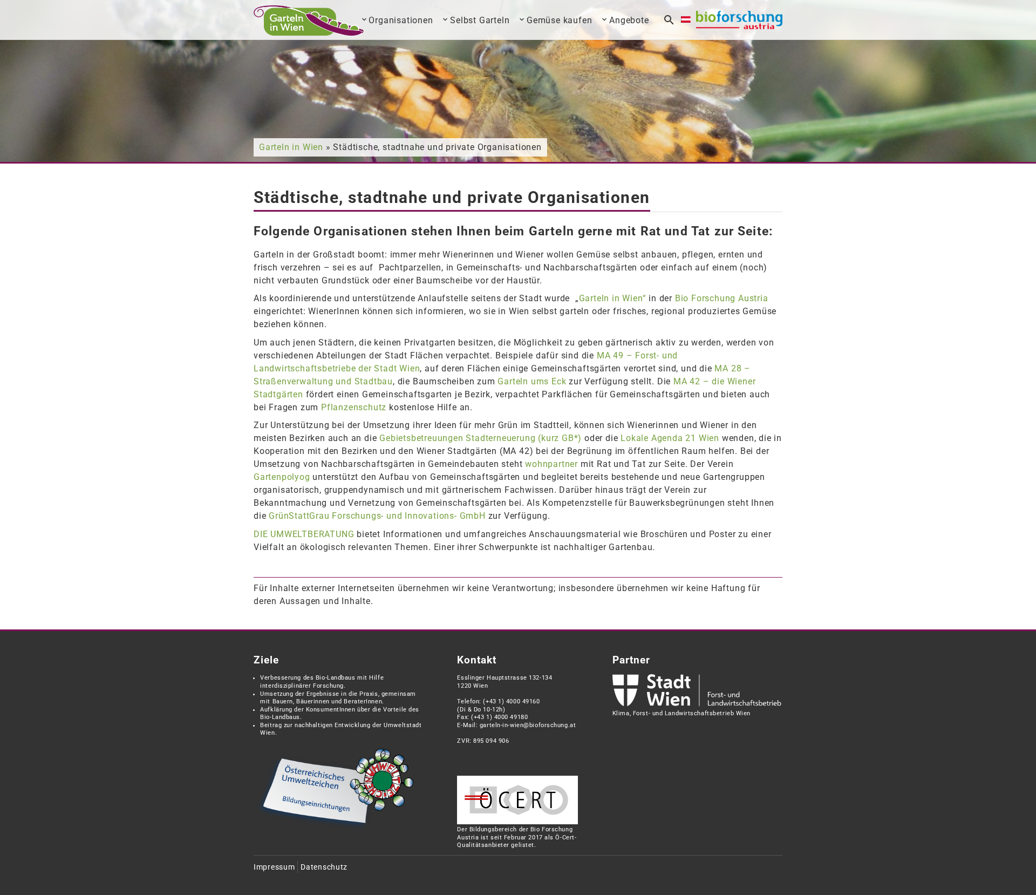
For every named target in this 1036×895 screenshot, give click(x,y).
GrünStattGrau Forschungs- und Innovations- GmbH (377, 516)
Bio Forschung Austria (721, 298)
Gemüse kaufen (559, 20)
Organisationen (401, 20)
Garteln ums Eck (531, 381)
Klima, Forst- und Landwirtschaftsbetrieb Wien (681, 713)
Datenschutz (324, 867)
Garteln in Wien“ (612, 298)
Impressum (274, 867)
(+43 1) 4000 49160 (511, 701)
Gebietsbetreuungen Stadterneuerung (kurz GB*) (480, 438)
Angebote (629, 20)
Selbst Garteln (479, 20)
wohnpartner (551, 464)
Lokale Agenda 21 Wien (670, 438)
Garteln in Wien (291, 147)
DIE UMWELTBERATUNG (304, 534)
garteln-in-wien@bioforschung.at (528, 725)
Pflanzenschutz (353, 407)
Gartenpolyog (282, 477)
